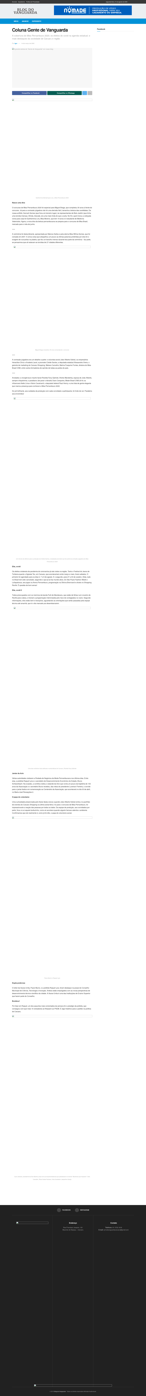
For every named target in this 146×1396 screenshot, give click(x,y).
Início (16, 21)
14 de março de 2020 (27, 43)
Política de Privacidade (32, 2)
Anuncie (14, 2)
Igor (16, 43)
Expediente (21, 2)
